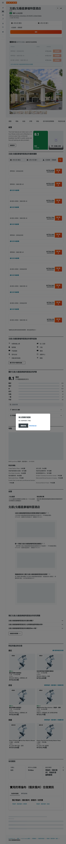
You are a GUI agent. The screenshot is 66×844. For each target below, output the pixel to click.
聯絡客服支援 (32, 425)
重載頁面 (23, 426)
